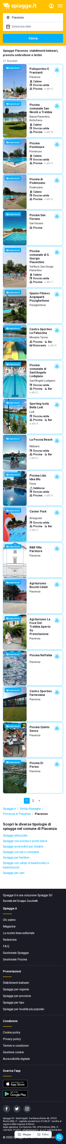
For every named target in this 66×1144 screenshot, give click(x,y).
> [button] (39, 800)
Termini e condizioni (16, 1045)
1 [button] (27, 800)
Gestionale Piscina (15, 959)
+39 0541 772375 (12, 1130)
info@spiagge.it (30, 1130)
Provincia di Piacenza (17, 814)
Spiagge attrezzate (15, 835)
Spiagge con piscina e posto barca (25, 841)
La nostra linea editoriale (18, 933)
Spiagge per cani (13, 873)
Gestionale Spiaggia (16, 953)
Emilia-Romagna (30, 808)
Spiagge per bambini (16, 857)
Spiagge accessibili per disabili (23, 846)
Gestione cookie (13, 1052)
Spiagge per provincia (17, 996)
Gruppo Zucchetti (27, 900)
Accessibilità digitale (16, 1059)
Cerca (33, 38)
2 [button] (33, 800)
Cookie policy (11, 1032)
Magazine (9, 926)
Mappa (27, 1134)
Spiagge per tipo (13, 1002)
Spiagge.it (9, 808)
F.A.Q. (6, 946)
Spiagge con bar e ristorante (21, 852)
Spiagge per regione (16, 989)
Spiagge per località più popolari (23, 1009)
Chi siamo (9, 920)
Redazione (10, 939)
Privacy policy (12, 1039)
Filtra (45, 1134)
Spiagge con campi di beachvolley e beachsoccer (26, 865)
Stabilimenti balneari (16, 982)
